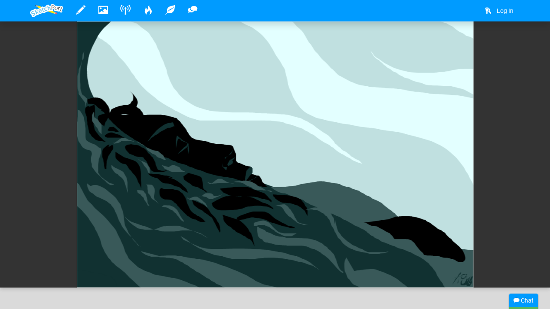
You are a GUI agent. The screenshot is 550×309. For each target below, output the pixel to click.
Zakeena (68, 254)
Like (47, 272)
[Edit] (486, 41)
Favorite (99, 272)
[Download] (509, 41)
